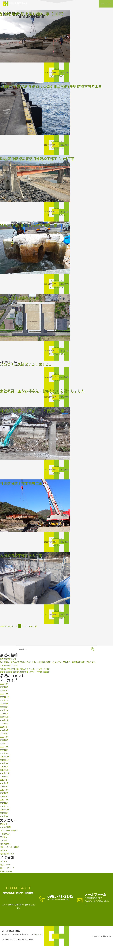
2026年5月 (4, 690)
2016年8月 (4, 789)
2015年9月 (4, 813)
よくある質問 (5, 827)
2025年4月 (4, 703)
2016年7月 (4, 793)
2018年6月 (4, 776)
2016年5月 (4, 796)
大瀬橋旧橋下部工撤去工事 (21, 555)
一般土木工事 (52, 354)
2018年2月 (4, 779)
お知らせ (56, 380)
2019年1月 (4, 766)
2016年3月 (4, 803)
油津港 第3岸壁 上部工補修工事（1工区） (33, 13)
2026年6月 (4, 687)
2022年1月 (4, 743)
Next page (33, 626)
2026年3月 (4, 693)
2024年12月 (4, 717)
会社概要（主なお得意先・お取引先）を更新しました (42, 390)
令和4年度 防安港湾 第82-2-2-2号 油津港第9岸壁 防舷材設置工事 (51, 86)
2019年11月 (4, 760)
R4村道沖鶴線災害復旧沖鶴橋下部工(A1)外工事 (37, 158)
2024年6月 (4, 723)
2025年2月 (4, 710)
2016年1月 (4, 806)
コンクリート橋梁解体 (56, 215)
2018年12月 (4, 770)
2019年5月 (4, 763)
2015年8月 (4, 816)
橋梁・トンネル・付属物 (9, 847)
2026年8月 (4, 683)
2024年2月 (4, 733)
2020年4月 (4, 750)
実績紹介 (62, 354)
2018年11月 (4, 773)
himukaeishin (56, 69)
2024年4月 (4, 726)
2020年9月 (4, 746)
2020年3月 (4, 753)
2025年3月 (4, 707)
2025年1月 (4, 713)
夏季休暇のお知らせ (8, 658)
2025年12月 (4, 697)
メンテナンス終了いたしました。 (26, 364)
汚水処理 (3, 850)
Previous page (6, 626)
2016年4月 (4, 799)
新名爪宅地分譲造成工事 (19, 297)
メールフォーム (95, 894)
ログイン (3, 861)
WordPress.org (6, 871)
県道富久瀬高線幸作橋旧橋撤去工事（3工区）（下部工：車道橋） (25, 668)
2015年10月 (4, 809)
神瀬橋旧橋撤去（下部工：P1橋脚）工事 (32, 410)
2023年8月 (4, 736)
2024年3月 (4, 730)
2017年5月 (4, 786)
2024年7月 (4, 720)
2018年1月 (4, 783)
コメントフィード (7, 867)
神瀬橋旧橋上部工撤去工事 (21, 483)
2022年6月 (4, 740)
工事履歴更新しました (9, 665)
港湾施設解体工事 (56, 75)
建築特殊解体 (5, 843)
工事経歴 (3, 840)
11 (27, 626)
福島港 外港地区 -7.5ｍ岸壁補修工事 (28, 225)
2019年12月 (4, 756)
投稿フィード (5, 864)
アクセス (39, 934)
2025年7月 (4, 700)
